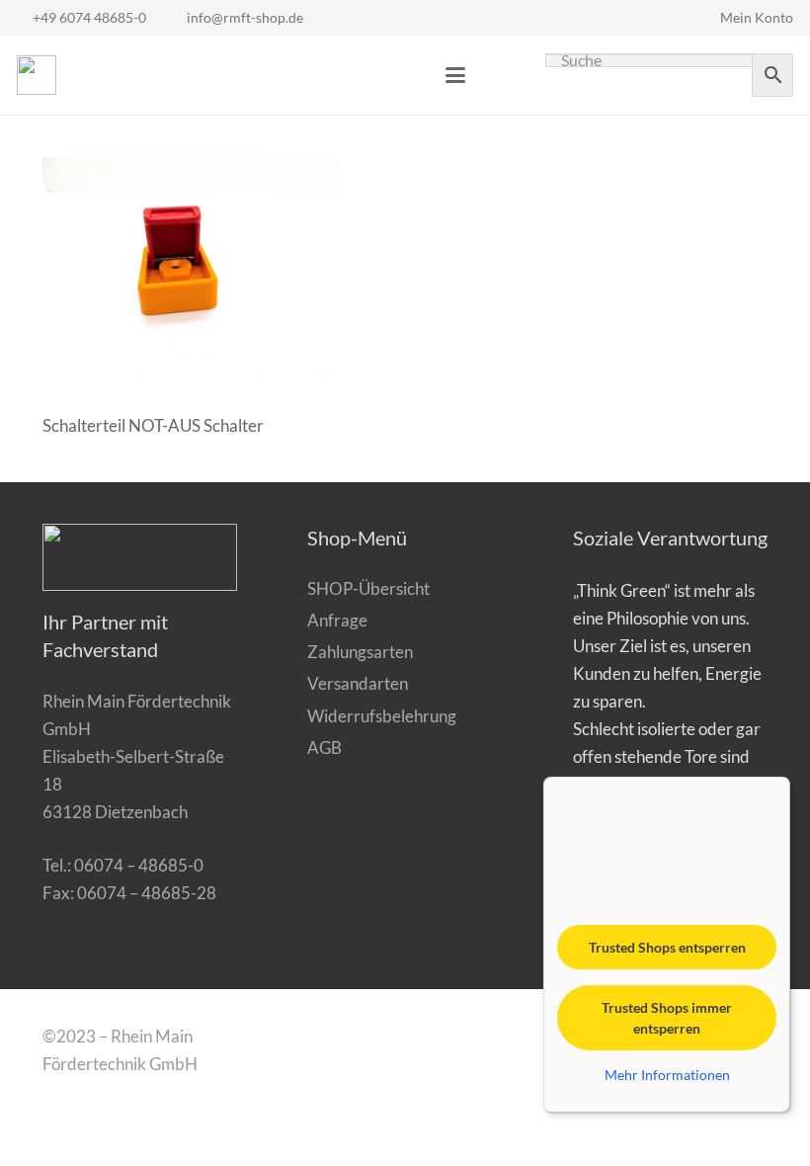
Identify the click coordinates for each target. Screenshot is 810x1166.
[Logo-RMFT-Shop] (36, 75)
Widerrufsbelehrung (381, 716)
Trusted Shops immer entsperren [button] (667, 1018)
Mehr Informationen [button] (667, 1074)
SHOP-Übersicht (368, 588)
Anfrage (337, 620)
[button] (455, 75)
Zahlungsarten (360, 651)
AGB (324, 747)
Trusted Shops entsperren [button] (667, 947)
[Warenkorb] (500, 75)
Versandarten (357, 683)
